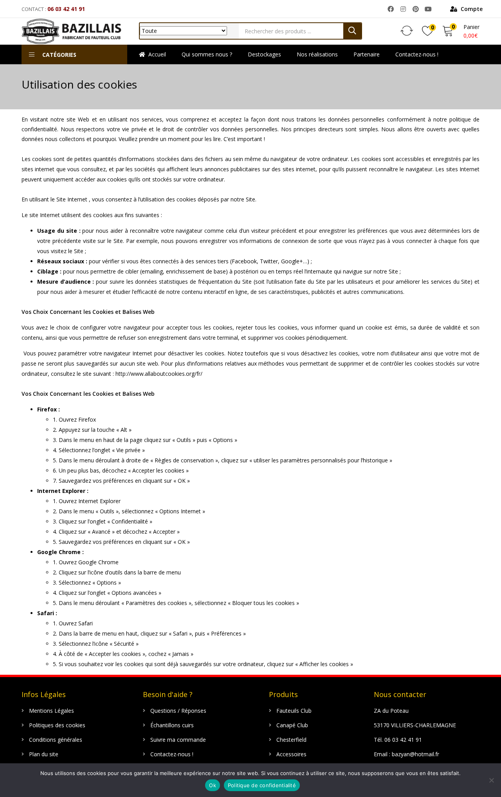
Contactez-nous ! (416, 54)
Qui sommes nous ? (207, 54)
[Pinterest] (415, 9)
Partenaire (366, 54)
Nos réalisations (317, 54)
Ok (212, 785)
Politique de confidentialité (262, 785)
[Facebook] (390, 9)
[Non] (491, 780)
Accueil (157, 54)
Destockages (264, 54)
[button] (466, 9)
